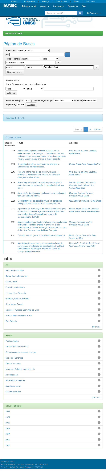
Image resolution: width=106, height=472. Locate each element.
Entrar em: (94, 13)
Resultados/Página (14, 100)
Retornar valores (14, 72)
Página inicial (30, 6)
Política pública (12, 340)
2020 (8, 422)
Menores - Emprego (14, 357)
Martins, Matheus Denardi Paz (82, 182)
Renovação (45, 1)
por (7, 54)
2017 (8, 434)
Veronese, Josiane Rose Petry (82, 245)
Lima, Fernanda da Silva (82, 186)
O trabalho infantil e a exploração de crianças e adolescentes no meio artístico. (38, 165)
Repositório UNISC (14, 33)
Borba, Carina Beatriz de (80, 235)
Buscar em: (11, 50)
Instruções (57, 6)
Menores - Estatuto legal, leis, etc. (20, 369)
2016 (8, 439)
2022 (8, 411)
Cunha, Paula (75, 164)
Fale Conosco (90, 1)
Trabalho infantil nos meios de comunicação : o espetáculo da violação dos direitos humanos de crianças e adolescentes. (39, 174)
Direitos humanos (13, 363)
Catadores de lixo (13, 391)
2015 (8, 445)
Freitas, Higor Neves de (79, 208)
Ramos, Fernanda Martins (80, 222)
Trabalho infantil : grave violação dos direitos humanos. (42, 235)
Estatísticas (73, 6)
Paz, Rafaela (74, 200)
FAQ (84, 6)
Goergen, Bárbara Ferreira (81, 193)
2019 (8, 428)
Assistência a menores (15, 380)
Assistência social (13, 386)
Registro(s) (11, 104)
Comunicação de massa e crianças (21, 352)
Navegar (44, 6)
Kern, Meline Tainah (14, 304)
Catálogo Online (29, 1)
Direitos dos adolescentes (17, 346)
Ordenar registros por (43, 100)
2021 (8, 417)
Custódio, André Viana (79, 185)
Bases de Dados (61, 1)
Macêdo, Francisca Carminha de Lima (22, 309)
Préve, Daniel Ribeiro (90, 211)
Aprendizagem (12, 374)
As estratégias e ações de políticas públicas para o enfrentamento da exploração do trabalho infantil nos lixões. (41, 185)
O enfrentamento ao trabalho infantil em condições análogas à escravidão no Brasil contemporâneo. (40, 202)
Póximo (97, 129)
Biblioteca (14, 1)
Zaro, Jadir (74, 243)
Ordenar (78, 100)
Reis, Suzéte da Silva (78, 150)
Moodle (76, 1)
